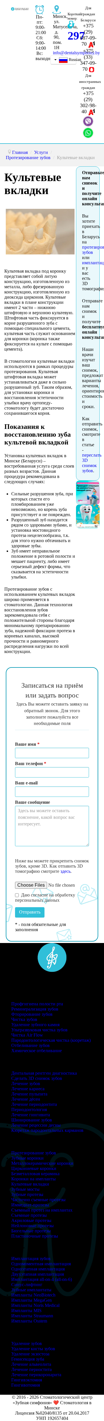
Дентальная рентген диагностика (44, 1073)
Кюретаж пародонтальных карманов (47, 1130)
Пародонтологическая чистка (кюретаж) (51, 1040)
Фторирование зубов (32, 1014)
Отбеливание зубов (30, 1045)
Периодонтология (29, 1109)
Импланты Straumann (32, 1315)
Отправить (29, 911)
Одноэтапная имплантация (38, 1268)
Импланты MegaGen (31, 1300)
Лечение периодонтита (34, 1104)
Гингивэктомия (26, 1379)
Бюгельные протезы (31, 1230)
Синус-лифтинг (26, 1284)
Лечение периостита (31, 1369)
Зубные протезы (27, 1194)
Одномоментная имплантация (41, 1263)
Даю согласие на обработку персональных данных (45, 897)
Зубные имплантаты (31, 1289)
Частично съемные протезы (38, 1199)
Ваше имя (27, 744)
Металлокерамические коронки (42, 1163)
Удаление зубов (26, 1343)
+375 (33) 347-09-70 (88, 60)
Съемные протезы (29, 1215)
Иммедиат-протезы (30, 1204)
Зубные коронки (27, 1158)
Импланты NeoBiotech (33, 1294)
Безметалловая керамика (35, 1173)
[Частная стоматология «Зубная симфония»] (52, 956)
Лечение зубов (25, 1083)
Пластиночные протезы (34, 1236)
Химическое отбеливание (36, 1050)
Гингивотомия (25, 1385)
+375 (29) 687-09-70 (88, 35)
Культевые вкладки (30, 1184)
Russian (72, 59)
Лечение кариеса (27, 1088)
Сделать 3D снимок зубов (36, 1078)
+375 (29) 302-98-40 (88, 102)
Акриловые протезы (31, 1220)
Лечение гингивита (30, 1114)
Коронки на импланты (33, 1178)
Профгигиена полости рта (37, 1003)
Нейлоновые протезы (32, 1225)
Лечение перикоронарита (36, 1374)
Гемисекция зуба (27, 1359)
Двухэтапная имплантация (37, 1274)
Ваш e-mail (26, 782)
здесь (65, 871)
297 (76, 35)
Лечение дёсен (25, 1099)
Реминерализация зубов (34, 1009)
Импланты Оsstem (29, 1320)
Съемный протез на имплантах (42, 1210)
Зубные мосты (25, 1189)
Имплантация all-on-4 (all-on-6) (41, 1279)
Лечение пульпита (29, 1093)
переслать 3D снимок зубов (91, 463)
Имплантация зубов (31, 1258)
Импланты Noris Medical (35, 1305)
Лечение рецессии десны (36, 1125)
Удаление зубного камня (35, 1024)
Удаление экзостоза (30, 1353)
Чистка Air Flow (27, 1035)
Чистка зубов (24, 1019)
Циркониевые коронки (33, 1168)
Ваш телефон (30, 763)
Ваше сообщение (32, 802)
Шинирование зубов (31, 1119)
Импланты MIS (26, 1310)
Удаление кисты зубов (33, 1348)
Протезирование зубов (33, 1152)
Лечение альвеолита (31, 1364)
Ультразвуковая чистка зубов (39, 1029)
